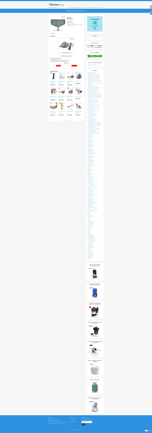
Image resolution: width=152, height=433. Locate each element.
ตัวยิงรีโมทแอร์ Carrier (90, 189)
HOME (70, 7)
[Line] (151, 8)
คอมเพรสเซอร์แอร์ (74, 7)
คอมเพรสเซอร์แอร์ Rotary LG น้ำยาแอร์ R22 (93, 100)
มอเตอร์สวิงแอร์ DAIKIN (90, 146)
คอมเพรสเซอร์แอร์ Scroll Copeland (91, 72)
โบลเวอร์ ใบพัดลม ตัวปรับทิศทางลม (92, 240)
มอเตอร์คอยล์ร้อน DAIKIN (91, 144)
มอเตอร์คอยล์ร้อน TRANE (91, 135)
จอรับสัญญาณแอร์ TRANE (91, 184)
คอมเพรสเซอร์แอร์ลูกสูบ (90, 117)
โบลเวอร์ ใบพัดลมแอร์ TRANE (91, 237)
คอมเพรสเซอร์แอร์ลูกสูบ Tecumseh (92, 118)
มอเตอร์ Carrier (89, 139)
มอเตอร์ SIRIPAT (89, 155)
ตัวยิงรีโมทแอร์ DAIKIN (90, 195)
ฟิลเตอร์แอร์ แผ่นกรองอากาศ (91, 246)
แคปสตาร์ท (89, 218)
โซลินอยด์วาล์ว (89, 232)
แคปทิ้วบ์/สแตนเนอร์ (90, 229)
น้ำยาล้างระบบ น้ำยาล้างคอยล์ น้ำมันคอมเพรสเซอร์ (92, 210)
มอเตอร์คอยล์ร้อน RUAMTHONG (91, 152)
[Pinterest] (151, 10)
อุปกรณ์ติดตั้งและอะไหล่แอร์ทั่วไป (90, 235)
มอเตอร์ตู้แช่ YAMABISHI (90, 169)
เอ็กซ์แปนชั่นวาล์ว (90, 227)
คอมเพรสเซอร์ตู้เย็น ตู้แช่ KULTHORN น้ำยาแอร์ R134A (94, 133)
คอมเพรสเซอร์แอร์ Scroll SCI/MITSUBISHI (92, 90)
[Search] (103, 38)
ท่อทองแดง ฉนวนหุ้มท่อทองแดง (90, 211)
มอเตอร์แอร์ (79, 7)
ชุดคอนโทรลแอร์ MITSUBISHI (90, 205)
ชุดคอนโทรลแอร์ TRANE (89, 178)
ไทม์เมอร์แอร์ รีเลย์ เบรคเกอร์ (91, 221)
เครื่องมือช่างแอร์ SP (90, 257)
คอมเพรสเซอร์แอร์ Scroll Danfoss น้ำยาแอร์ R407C (93, 87)
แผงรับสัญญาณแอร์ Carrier (91, 191)
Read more (53, 84)
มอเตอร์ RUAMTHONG (89, 151)
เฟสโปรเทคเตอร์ (89, 222)
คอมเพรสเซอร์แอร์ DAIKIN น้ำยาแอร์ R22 (92, 113)
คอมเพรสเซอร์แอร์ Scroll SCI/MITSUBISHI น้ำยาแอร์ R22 (94, 91)
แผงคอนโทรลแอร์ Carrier (91, 190)
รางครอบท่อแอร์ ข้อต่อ (90, 244)
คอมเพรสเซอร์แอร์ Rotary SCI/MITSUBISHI (92, 92)
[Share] (151, 14)
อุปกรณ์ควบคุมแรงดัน (89, 224)
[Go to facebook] (150, 431)
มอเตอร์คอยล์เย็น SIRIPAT (91, 157)
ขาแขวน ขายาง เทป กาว (90, 243)
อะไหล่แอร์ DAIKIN (89, 7)
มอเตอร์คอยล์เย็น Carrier (90, 141)
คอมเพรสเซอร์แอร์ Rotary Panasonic (91, 103)
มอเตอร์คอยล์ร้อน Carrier (91, 140)
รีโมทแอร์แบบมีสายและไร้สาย (91, 173)
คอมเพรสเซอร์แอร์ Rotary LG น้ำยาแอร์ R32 (93, 102)
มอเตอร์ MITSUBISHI (89, 158)
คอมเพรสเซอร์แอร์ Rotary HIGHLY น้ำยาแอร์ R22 (93, 111)
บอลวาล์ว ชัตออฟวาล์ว (90, 234)
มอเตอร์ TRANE (89, 134)
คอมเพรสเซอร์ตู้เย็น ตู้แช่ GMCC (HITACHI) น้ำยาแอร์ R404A (94, 123)
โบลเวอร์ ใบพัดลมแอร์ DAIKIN (91, 238)
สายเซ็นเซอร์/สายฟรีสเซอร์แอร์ (91, 177)
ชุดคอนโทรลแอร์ (89, 172)
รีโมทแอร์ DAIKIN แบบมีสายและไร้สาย (92, 194)
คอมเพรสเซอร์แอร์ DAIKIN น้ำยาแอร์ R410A (92, 114)
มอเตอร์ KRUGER (89, 166)
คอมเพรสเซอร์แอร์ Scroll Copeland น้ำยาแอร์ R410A (94, 77)
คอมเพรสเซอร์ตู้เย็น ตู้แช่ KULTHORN (91, 130)
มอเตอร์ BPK (88, 168)
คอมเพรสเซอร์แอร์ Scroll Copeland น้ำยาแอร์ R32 (93, 78)
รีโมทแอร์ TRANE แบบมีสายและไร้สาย (92, 179)
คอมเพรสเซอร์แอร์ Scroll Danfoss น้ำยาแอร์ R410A (93, 89)
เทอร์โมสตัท (88, 212)
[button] (64, 17)
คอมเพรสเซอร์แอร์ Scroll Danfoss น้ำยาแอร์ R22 (93, 86)
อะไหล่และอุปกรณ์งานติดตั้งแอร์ (71, 25)
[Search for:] (95, 39)
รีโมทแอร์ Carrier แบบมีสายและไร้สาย (92, 188)
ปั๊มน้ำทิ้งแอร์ (89, 259)
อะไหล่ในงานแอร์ (89, 213)
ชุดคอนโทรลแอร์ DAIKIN (89, 193)
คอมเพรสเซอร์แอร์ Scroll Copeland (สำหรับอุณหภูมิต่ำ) (93, 79)
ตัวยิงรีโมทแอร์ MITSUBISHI (91, 206)
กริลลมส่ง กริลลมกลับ (90, 248)
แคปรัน (88, 217)
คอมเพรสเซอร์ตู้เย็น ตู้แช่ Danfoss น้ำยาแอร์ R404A (93, 129)
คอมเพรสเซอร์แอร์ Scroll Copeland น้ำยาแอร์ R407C (94, 76)
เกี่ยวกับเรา (94, 7)
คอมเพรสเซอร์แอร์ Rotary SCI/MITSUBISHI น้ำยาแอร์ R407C (94, 97)
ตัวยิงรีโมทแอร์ (89, 174)
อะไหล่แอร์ (84, 7)
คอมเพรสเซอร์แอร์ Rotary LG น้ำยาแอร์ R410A (93, 101)
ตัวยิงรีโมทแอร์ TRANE (90, 180)
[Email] (151, 12)
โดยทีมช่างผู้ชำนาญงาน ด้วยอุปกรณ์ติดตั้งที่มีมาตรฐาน (93, 64)
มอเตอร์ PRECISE (89, 167)
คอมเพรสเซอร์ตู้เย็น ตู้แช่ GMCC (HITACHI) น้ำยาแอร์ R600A (94, 124)
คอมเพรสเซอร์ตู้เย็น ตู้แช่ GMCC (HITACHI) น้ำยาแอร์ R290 (94, 125)
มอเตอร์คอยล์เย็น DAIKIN (90, 145)
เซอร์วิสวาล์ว (89, 228)
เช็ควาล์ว (89, 233)
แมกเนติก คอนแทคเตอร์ (90, 216)
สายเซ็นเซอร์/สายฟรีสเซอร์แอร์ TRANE (92, 185)
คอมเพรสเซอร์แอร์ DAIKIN (90, 112)
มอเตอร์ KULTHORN (89, 162)
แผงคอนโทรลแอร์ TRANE (91, 183)
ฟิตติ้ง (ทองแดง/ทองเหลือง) (91, 245)
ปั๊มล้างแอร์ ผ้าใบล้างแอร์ (73, 24)
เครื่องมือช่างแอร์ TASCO (90, 255)
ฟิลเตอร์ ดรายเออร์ (90, 215)
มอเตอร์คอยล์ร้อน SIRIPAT (91, 156)
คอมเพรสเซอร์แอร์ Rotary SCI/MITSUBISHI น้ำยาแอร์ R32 (94, 96)
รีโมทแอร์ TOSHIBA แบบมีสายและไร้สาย (92, 202)
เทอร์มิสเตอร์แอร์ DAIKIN (90, 199)
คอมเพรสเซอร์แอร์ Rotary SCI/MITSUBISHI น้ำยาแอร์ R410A (94, 95)
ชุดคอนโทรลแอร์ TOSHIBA (90, 201)
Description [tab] (53, 33)
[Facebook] (151, 6)
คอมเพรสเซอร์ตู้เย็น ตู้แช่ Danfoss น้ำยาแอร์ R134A (93, 128)
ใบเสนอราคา (102, 7)
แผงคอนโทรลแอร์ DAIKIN (91, 196)
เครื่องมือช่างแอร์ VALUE (90, 256)
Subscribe (83, 424)
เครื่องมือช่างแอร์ (79, 24)
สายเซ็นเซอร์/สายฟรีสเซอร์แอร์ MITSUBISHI (93, 207)
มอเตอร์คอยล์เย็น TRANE (90, 136)
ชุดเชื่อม (89, 250)
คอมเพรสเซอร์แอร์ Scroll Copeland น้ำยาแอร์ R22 (93, 73)
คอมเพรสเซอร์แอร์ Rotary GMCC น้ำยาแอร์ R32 (93, 108)
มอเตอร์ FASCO (89, 147)
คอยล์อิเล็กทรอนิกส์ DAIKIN (91, 200)
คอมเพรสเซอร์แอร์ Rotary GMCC (90, 107)
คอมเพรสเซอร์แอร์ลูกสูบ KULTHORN (92, 119)
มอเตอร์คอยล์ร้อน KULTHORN (91, 163)
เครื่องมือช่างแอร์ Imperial (91, 254)
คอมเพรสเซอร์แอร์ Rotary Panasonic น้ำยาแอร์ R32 (93, 106)
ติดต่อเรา (98, 7)
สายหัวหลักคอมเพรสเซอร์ (91, 223)
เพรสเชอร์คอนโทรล (90, 226)
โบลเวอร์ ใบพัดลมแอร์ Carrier (91, 239)
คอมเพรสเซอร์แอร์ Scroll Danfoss (91, 85)
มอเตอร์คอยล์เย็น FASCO (90, 150)
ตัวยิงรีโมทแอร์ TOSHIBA (90, 204)
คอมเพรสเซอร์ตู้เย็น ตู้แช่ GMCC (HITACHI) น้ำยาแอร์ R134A (94, 122)
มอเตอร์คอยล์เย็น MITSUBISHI (91, 161)
